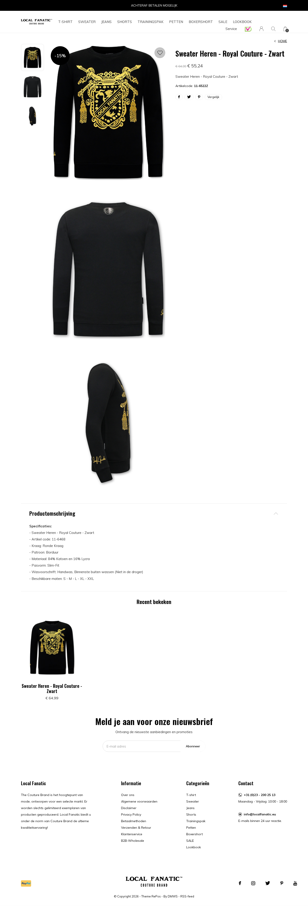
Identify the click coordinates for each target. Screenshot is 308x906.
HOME (282, 41)
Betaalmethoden (133, 821)
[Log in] (261, 28)
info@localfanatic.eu (260, 814)
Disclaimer (128, 808)
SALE (222, 22)
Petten (176, 22)
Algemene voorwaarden (139, 801)
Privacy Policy (131, 814)
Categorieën (197, 783)
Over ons (127, 795)
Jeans (106, 22)
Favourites (159, 52)
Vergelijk (213, 97)
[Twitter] (267, 883)
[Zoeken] (273, 28)
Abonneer (193, 746)
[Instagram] (253, 883)
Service (231, 29)
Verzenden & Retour (136, 828)
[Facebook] (240, 883)
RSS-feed (187, 896)
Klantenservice (131, 834)
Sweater (87, 22)
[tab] (154, 513)
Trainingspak (150, 22)
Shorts (124, 22)
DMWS (173, 896)
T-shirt (65, 22)
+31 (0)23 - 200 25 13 (259, 795)
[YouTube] (295, 883)
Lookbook (242, 22)
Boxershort (201, 22)
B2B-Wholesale (132, 841)
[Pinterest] (281, 883)
